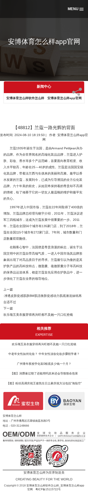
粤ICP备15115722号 (48, 489)
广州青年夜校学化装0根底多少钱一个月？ (44, 363)
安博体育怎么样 (12, 415)
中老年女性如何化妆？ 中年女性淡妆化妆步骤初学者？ (44, 354)
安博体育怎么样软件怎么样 (25, 98)
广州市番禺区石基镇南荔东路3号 (30, 420)
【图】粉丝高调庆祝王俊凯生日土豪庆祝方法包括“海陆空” (44, 383)
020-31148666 (20, 425)
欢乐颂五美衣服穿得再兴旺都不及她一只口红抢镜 (38, 314)
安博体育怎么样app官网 (64, 98)
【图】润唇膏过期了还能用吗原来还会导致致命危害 (44, 373)
